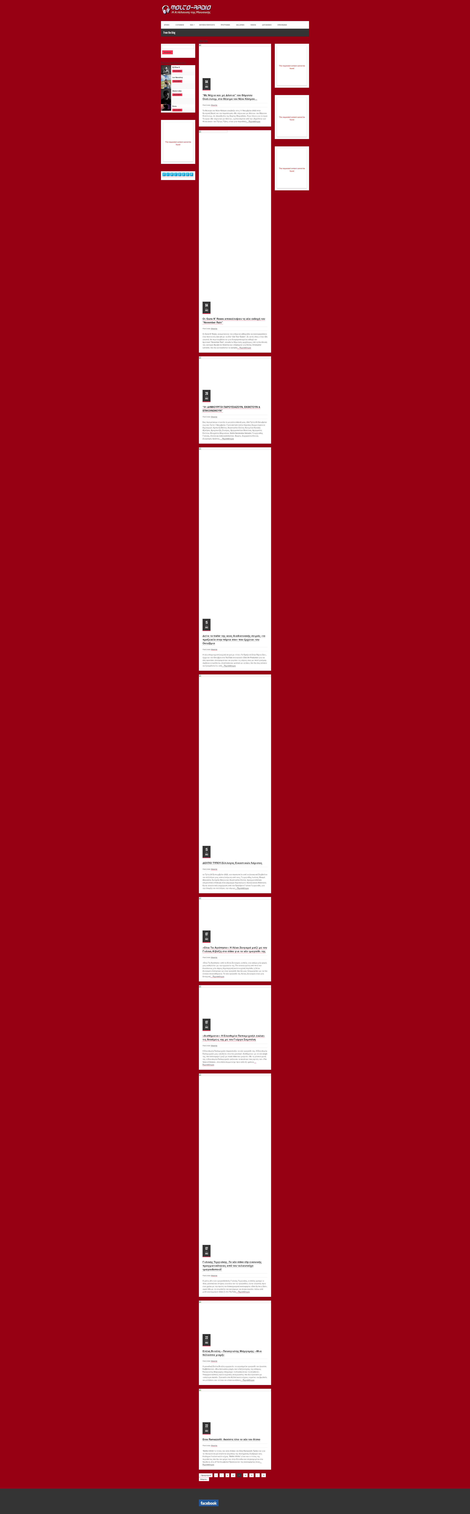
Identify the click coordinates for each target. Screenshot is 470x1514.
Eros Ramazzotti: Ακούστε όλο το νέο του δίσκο (231, 1439)
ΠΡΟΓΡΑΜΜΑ (225, 25)
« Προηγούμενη (205, 1475)
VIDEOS (253, 25)
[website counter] (178, 176)
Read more (177, 71)
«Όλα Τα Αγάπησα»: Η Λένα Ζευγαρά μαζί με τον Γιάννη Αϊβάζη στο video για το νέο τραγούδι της (235, 949)
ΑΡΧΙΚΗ (166, 25)
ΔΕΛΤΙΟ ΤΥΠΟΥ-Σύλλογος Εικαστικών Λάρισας (232, 863)
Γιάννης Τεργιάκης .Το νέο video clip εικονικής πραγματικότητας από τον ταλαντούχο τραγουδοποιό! (232, 1265)
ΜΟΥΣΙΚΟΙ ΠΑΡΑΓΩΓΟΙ (207, 25)
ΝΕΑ (191, 25)
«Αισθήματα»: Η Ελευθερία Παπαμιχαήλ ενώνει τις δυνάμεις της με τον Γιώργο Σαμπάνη (234, 1037)
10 (233, 1475)
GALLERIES (240, 25)
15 (263, 1475)
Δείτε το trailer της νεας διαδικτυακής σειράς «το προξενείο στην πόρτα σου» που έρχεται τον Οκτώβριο (234, 639)
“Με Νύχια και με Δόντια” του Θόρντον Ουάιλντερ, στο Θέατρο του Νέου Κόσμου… (230, 97)
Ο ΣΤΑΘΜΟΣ (180, 25)
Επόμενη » (204, 1479)
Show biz (214, 105)
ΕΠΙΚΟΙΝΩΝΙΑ (282, 25)
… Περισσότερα (253, 121)
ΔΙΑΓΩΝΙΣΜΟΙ (266, 25)
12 (245, 1475)
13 (251, 1475)
